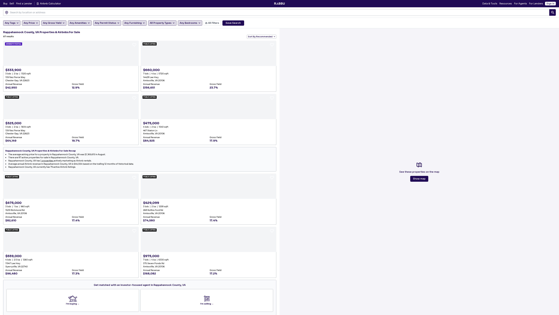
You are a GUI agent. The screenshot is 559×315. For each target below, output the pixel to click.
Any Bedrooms (188, 22)
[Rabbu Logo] (279, 3)
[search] (552, 12)
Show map (419, 178)
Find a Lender (24, 3)
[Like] (134, 44)
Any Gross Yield (52, 22)
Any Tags (10, 22)
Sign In (550, 3)
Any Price (29, 22)
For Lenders (536, 3)
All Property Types (160, 22)
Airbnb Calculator (50, 3)
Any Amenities (78, 22)
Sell (11, 3)
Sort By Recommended (260, 36)
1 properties (47, 160)
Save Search (233, 22)
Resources (505, 3)
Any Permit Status (105, 22)
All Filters (213, 22)
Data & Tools (489, 3)
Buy (5, 3)
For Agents (520, 3)
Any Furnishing (133, 22)
